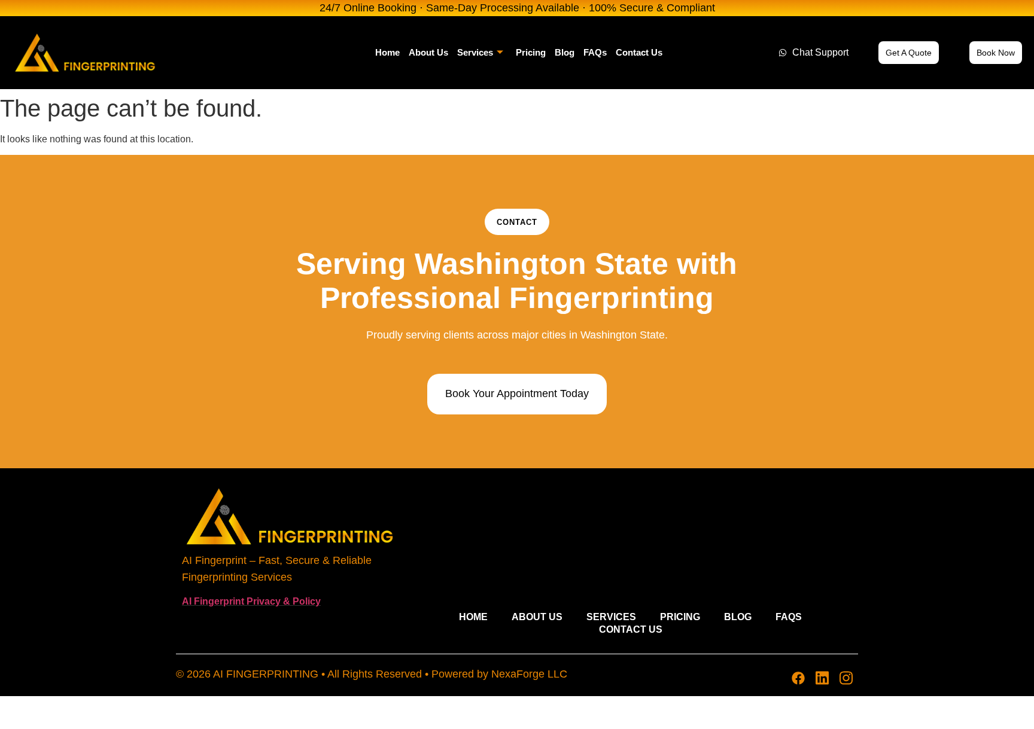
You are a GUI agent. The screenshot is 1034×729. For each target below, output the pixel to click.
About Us (428, 52)
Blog (564, 52)
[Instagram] (846, 678)
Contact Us (639, 52)
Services (475, 52)
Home (387, 52)
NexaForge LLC (529, 674)
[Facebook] (798, 678)
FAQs (595, 52)
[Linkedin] (822, 678)
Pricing (531, 52)
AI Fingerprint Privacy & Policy (251, 601)
